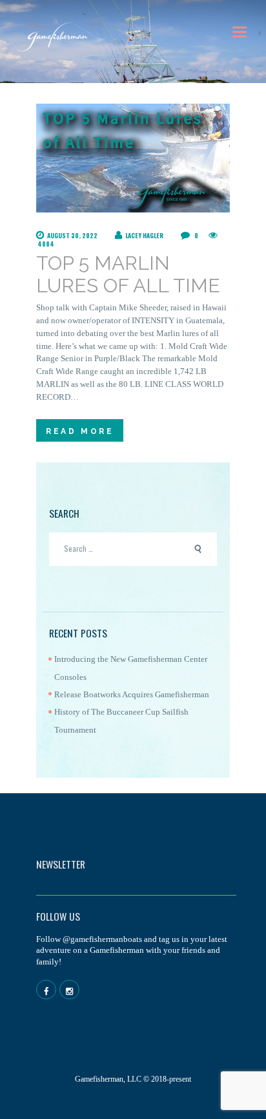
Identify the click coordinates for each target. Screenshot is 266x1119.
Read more (80, 431)
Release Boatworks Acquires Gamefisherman (131, 694)
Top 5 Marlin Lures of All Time (128, 274)
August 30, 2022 (72, 235)
